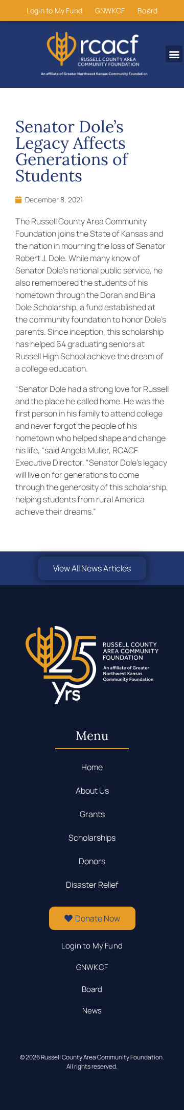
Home (92, 767)
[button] (174, 53)
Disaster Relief (92, 884)
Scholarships (92, 837)
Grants (92, 814)
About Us (92, 790)
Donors (92, 861)
